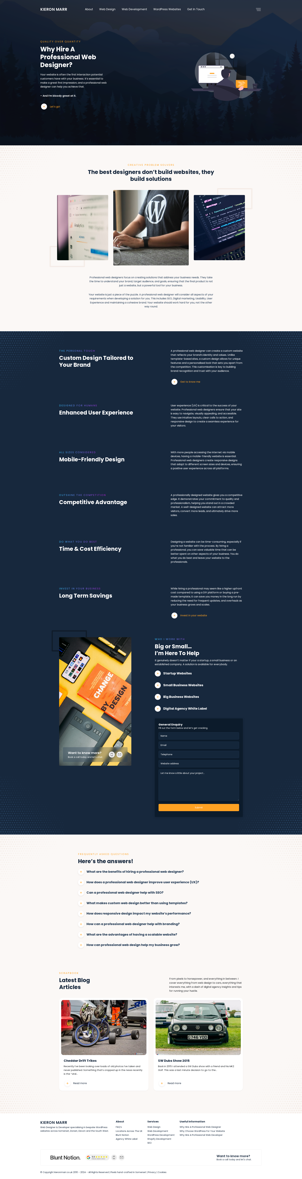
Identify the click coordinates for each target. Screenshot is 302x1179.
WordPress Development (161, 1135)
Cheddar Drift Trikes (80, 1061)
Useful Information (192, 1121)
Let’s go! (55, 106)
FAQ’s (119, 1127)
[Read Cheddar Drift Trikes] (103, 1027)
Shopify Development (159, 1139)
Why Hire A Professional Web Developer (201, 1135)
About (89, 9)
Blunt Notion (122, 1135)
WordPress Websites (167, 9)
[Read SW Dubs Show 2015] (198, 1027)
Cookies (162, 1172)
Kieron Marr (53, 9)
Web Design (107, 9)
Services (153, 1121)
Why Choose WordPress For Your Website (202, 1131)
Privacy (152, 1172)
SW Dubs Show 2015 (174, 1061)
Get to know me (190, 382)
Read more (80, 1083)
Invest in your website (193, 615)
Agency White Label (126, 1139)
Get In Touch (196, 9)
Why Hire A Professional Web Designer (200, 1127)
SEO (149, 1143)
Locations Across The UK (129, 1131)
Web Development (134, 9)
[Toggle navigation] (258, 9)
